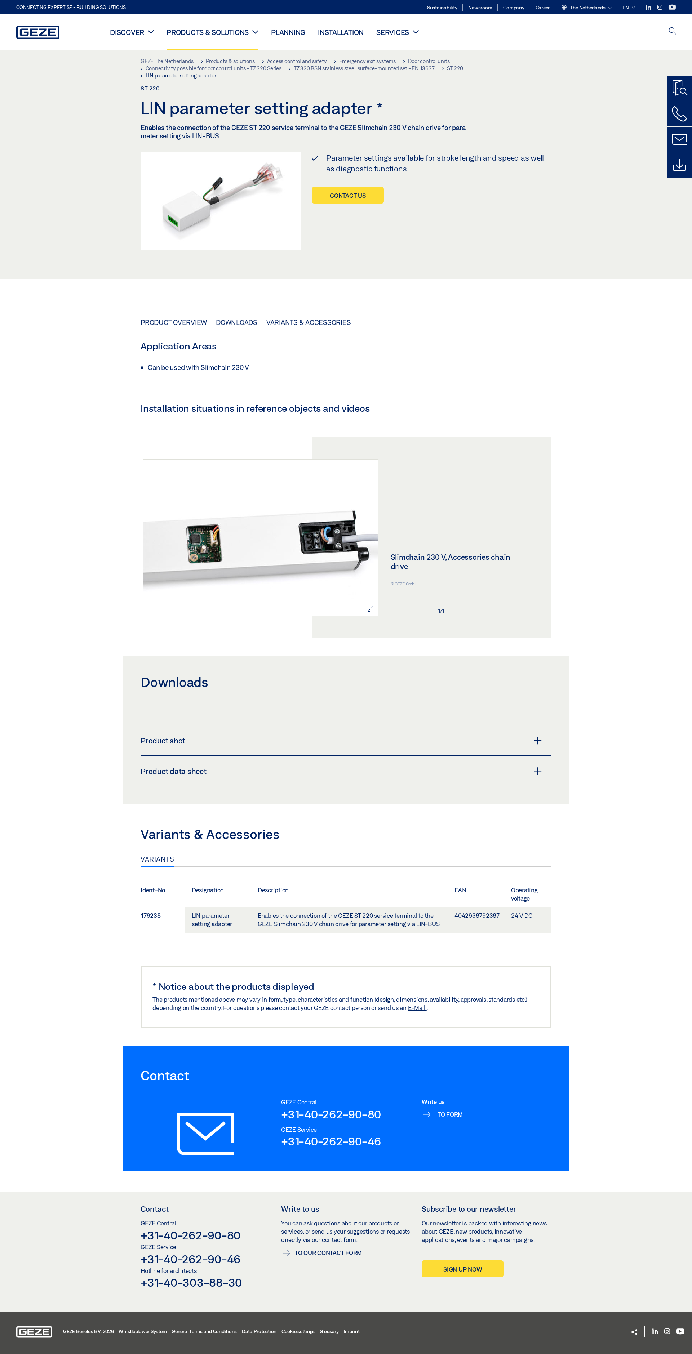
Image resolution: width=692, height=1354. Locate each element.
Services (392, 32)
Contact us (348, 195)
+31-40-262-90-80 (331, 1114)
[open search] (672, 31)
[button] (586, 8)
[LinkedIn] (649, 7)
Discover (127, 32)
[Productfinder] (679, 88)
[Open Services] (416, 31)
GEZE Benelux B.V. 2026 (88, 1331)
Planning (288, 32)
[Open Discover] (151, 31)
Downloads (236, 322)
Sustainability (442, 7)
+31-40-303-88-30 (191, 1282)
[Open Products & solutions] (255, 31)
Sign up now (462, 1269)
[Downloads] (679, 165)
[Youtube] (672, 7)
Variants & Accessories (308, 322)
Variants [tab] (157, 859)
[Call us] (679, 113)
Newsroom (480, 7)
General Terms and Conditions (204, 1331)
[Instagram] (660, 7)
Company (513, 7)
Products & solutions (208, 32)
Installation (341, 32)
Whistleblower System (143, 1331)
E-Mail (417, 1007)
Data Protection (259, 1331)
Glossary (329, 1331)
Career (543, 7)
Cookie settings (298, 1331)
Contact (155, 1209)
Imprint (352, 1331)
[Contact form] (679, 139)
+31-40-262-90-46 (331, 1141)
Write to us (300, 1209)
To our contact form (328, 1252)
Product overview (174, 322)
